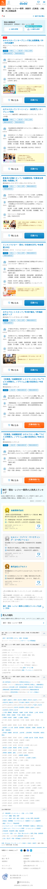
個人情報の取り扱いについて (19, 875)
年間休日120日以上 (24, 682)
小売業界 (38, 828)
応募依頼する (34, 425)
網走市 (11, 702)
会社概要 (26, 856)
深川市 (16, 707)
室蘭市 (25, 700)
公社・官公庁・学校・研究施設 (12, 838)
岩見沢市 (5, 702)
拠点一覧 (4, 858)
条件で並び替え (40, 16)
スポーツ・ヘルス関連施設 (28, 640)
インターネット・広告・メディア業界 (22, 813)
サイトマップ (6, 865)
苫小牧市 (21, 702)
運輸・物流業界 (20, 831)
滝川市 (40, 705)
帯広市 (30, 700)
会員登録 (3, 4)
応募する (34, 100)
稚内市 (27, 702)
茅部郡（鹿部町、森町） (10, 752)
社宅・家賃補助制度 (21, 687)
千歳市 (35, 705)
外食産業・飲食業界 (8, 831)
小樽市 (15, 700)
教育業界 (20, 836)
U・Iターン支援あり (33, 692)
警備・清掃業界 (38, 833)
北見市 (35, 700)
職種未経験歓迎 (34, 689)
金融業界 (38, 821)
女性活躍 (11, 687)
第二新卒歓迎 (6, 682)
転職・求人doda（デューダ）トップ (11, 843)
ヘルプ (4, 856)
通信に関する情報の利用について (34, 861)
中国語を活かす (38, 687)
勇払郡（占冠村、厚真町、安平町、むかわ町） (16, 747)
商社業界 (36, 818)
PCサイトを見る (7, 868)
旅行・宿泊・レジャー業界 (12, 623)
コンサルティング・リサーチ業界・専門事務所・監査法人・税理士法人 (23, 826)
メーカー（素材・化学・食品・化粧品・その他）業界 (18, 818)
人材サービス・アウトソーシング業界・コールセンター (18, 828)
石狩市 (11, 710)
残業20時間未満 (14, 689)
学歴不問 (26, 684)
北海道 (24, 843)
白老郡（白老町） (32, 757)
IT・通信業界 (6, 813)
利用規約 (26, 858)
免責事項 (4, 861)
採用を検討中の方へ (30, 865)
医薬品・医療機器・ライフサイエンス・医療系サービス (18, 821)
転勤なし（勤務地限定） (37, 684)
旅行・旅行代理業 (8, 638)
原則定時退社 (14, 692)
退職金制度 (6, 689)
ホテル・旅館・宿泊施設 (21, 638)
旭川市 (20, 700)
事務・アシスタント (27, 670)
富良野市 (21, 707)
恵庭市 (32, 707)
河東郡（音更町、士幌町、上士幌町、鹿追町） (16, 717)
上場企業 (30, 687)
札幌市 (5, 700)
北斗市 (16, 710)
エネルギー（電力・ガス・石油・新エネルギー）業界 (18, 833)
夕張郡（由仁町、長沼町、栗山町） (34, 737)
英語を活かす (19, 684)
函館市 (10, 700)
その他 (32, 838)
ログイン (9, 4)
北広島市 (5, 710)
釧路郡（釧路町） (24, 755)
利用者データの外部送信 (31, 868)
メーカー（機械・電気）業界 (11, 816)
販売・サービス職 (28, 667)
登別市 (27, 707)
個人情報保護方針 (15, 878)
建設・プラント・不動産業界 (11, 823)
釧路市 (34, 843)
